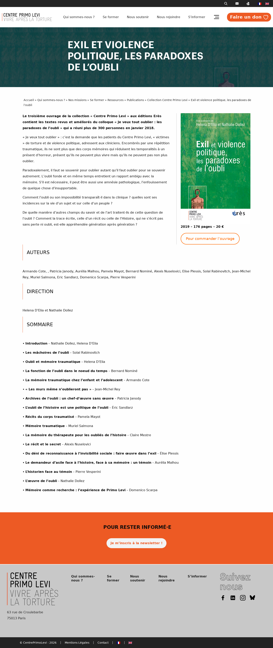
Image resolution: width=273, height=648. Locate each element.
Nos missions (77, 100)
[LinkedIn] (233, 598)
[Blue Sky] (252, 598)
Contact (103, 642)
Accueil (29, 100)
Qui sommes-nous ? (79, 17)
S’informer (196, 17)
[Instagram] (243, 598)
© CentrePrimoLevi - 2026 (38, 642)
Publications (135, 100)
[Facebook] (223, 598)
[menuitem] (259, 3)
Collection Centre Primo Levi (167, 100)
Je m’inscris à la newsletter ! (136, 543)
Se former (111, 17)
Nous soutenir (138, 17)
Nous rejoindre (168, 17)
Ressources (116, 100)
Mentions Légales (77, 642)
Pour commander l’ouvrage (210, 239)
